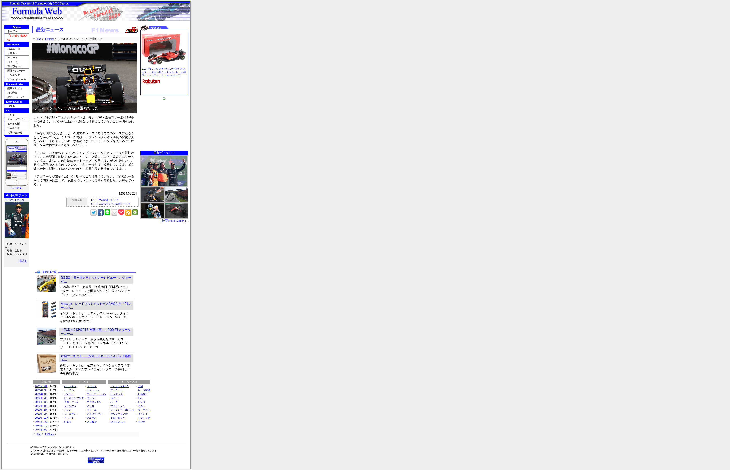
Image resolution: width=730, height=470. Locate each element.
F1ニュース (13, 48)
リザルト (12, 53)
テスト (141, 406)
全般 (140, 386)
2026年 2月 (41, 409)
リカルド (92, 398)
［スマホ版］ (16, 187)
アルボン (92, 417)
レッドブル (116, 394)
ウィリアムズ (117, 421)
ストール (92, 409)
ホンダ (141, 421)
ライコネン (70, 413)
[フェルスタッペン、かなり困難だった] (84, 45)
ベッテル (69, 390)
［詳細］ (23, 260)
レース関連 (144, 390)
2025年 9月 (41, 429)
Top (39, 38)
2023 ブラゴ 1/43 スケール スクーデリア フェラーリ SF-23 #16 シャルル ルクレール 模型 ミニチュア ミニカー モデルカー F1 (164, 72)
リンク (11, 115)
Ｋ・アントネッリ (14, 200)
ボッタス (92, 386)
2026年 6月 (41, 394)
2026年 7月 (41, 390)
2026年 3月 (41, 406)
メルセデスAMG (119, 386)
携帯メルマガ (14, 88)
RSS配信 (12, 92)
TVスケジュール (16, 79)
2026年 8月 (41, 386)
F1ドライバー (15, 66)
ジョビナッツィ (95, 413)
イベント (143, 413)
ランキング (13, 75)
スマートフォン (16, 119)
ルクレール (93, 390)
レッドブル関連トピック (104, 200)
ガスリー (69, 394)
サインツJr (70, 406)
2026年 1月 (41, 413)
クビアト (69, 417)
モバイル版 (13, 123)
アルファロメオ (119, 413)
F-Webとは (13, 128)
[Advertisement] (59, 243)
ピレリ (141, 402)
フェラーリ (116, 390)
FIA (140, 398)
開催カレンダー (16, 70)
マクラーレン (117, 406)
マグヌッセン (94, 402)
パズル (11, 106)
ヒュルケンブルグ (74, 398)
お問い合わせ (14, 132)
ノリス (90, 406)
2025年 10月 (42, 425)
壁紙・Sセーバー (16, 97)
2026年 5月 (41, 398)
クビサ (67, 421)
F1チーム (12, 61)
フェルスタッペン (96, 394)
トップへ (12, 31)
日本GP (142, 394)
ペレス (67, 409)
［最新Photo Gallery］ (173, 220)
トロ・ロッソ (117, 417)
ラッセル (92, 421)
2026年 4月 (41, 402)
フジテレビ (144, 417)
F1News (49, 38)
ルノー (114, 398)
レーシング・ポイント (122, 409)
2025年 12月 (42, 417)
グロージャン (71, 402)
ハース (114, 402)
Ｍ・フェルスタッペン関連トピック (111, 203)
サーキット (144, 409)
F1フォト (12, 57)
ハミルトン (70, 386)
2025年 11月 (42, 421)
